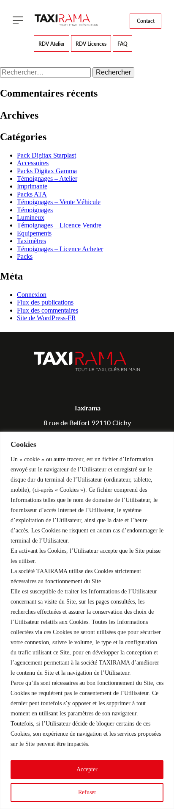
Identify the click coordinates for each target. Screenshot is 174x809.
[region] (87, 620)
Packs (25, 256)
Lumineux (30, 217)
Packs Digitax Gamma (47, 171)
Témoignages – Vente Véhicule (59, 201)
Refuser (87, 792)
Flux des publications (45, 302)
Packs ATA (32, 194)
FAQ (122, 43)
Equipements (34, 233)
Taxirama (87, 408)
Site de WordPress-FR (46, 317)
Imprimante (32, 186)
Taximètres (31, 240)
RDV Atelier (51, 43)
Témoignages (35, 209)
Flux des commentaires (47, 310)
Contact (146, 21)
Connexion (31, 294)
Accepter (87, 769)
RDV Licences (91, 43)
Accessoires (33, 162)
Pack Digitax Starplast (46, 155)
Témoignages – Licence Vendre (59, 225)
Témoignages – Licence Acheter (60, 248)
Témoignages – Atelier (47, 178)
